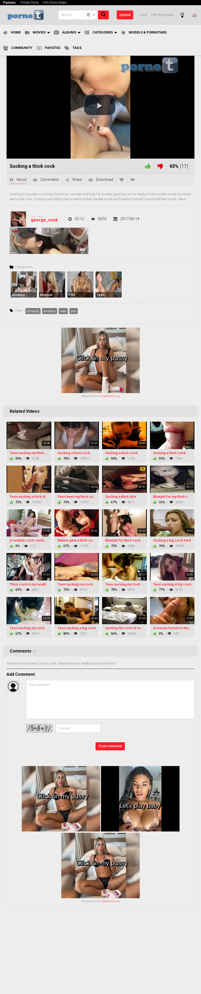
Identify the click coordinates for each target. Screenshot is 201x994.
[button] (99, 105)
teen (63, 311)
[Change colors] (182, 15)
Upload (125, 15)
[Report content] (132, 179)
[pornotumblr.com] (29, 14)
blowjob (33, 311)
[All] (91, 14)
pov (73, 311)
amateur (49, 311)
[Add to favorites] (121, 179)
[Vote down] (160, 166)
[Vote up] (148, 166)
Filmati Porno (29, 2)
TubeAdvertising (110, 396)
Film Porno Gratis (55, 2)
